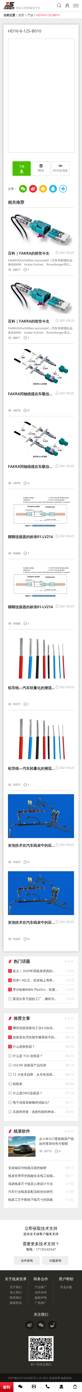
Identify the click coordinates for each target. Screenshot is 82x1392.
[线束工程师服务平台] (9, 5)
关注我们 (41, 1314)
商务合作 (40, 1278)
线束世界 (54, 1378)
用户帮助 (66, 1278)
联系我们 (16, 1297)
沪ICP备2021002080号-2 (23, 1378)
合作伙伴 (41, 1292)
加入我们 (16, 1292)
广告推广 (41, 1303)
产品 (30, 15)
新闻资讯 (16, 1303)
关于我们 (16, 1287)
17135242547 (46, 1249)
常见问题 (66, 1287)
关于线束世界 (16, 1278)
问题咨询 (55, 1260)
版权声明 (41, 1297)
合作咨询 (27, 1260)
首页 (21, 15)
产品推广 (41, 1287)
